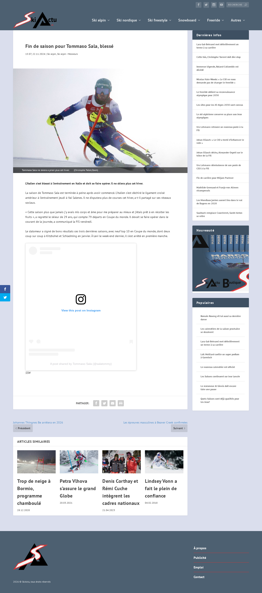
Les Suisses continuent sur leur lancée (220, 376)
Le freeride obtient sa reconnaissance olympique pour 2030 (215, 93)
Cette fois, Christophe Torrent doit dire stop (218, 56)
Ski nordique (127, 20)
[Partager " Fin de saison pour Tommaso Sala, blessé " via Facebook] (96, 403)
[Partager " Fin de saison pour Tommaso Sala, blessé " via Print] (121, 403)
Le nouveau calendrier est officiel (218, 366)
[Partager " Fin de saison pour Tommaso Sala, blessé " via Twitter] (104, 403)
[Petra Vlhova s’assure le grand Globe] (79, 461)
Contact (199, 577)
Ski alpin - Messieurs (67, 53)
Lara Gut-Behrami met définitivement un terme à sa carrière (220, 343)
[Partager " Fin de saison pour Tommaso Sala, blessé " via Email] (112, 403)
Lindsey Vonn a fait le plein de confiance (161, 488)
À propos (200, 548)
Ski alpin (99, 20)
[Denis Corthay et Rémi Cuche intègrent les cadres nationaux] (121, 461)
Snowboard (187, 20)
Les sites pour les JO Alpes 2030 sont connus (219, 104)
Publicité (200, 558)
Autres (236, 20)
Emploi (198, 567)
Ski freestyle (157, 20)
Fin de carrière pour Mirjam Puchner (215, 177)
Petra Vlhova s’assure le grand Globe (78, 488)
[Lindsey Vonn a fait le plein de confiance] (164, 461)
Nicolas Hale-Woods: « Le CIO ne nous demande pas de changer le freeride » (216, 81)
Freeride (213, 20)
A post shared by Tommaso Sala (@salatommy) (81, 363)
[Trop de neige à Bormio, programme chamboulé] (36, 461)
